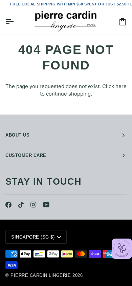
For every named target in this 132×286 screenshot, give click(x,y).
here (121, 86)
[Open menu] (15, 21)
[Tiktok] (21, 205)
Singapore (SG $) (32, 237)
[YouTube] (46, 205)
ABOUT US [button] (17, 135)
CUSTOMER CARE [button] (25, 155)
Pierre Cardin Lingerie (40, 275)
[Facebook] (8, 205)
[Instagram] (33, 205)
